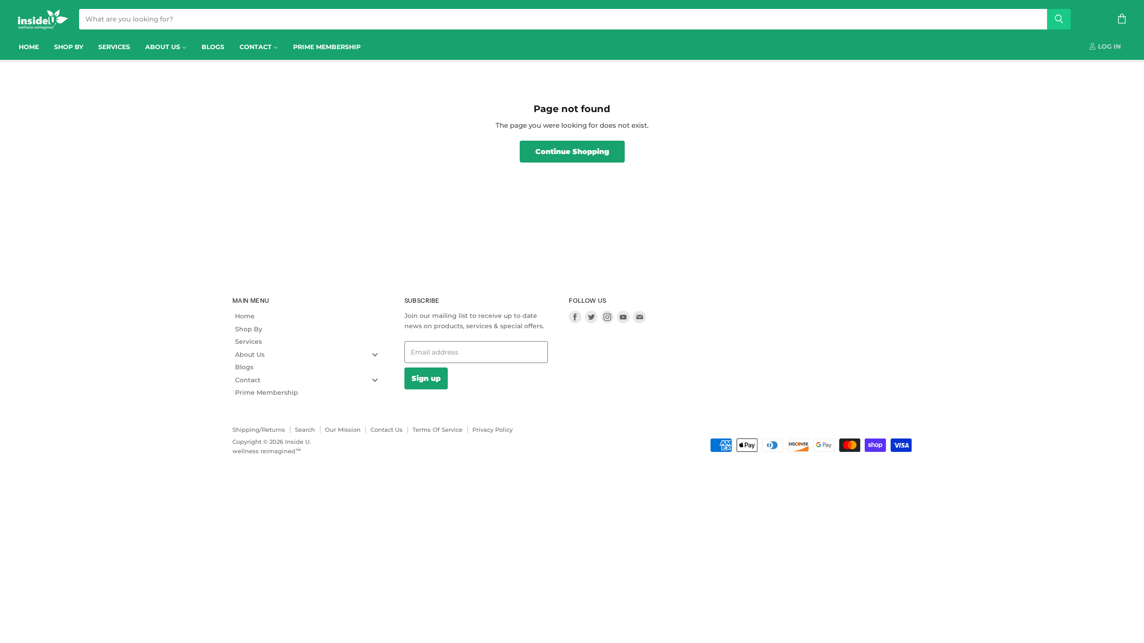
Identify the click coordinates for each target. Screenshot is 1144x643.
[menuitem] (28, 47)
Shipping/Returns (258, 429)
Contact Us (386, 429)
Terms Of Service (437, 429)
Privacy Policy (492, 429)
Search (305, 429)
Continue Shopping (572, 151)
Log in (1108, 46)
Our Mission (343, 429)
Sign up (426, 378)
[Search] (1059, 19)
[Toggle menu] (375, 354)
